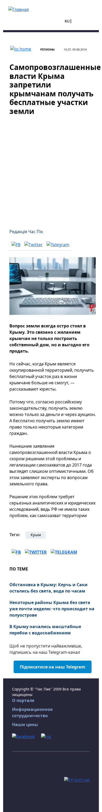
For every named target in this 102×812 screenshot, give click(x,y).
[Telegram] (58, 244)
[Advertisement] (51, 169)
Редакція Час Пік (26, 231)
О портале (23, 700)
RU (67, 21)
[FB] (16, 244)
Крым (36, 534)
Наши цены (25, 724)
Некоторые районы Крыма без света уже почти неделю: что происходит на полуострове (51, 609)
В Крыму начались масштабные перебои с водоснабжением (45, 630)
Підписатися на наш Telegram (52, 667)
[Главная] (18, 9)
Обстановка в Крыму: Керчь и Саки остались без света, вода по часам (48, 588)
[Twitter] (33, 244)
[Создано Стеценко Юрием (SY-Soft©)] (77, 780)
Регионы (47, 49)
